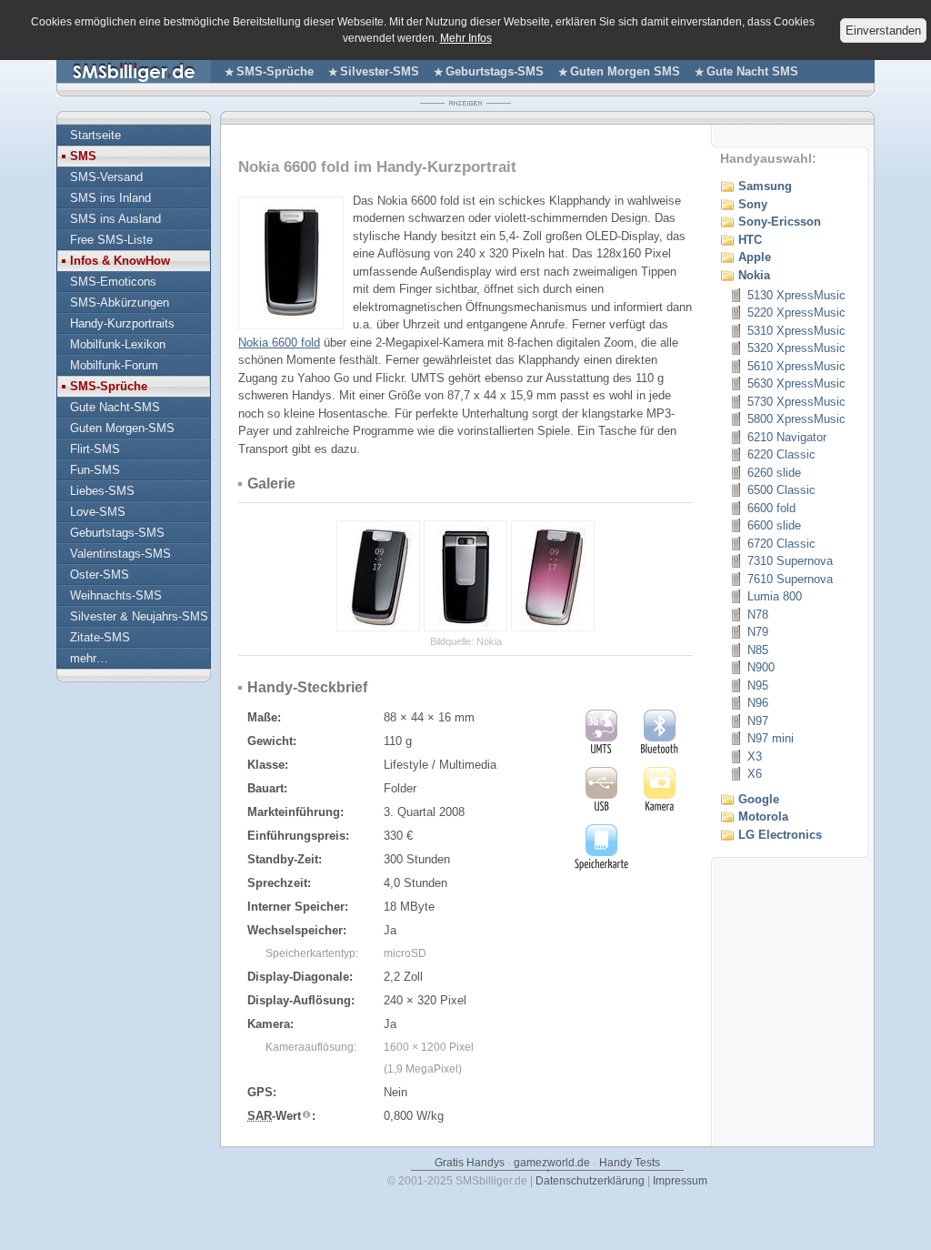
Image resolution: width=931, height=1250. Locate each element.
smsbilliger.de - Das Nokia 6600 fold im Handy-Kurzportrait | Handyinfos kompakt (133, 71)
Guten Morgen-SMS (122, 428)
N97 (757, 721)
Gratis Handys (470, 1162)
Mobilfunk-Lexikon (117, 344)
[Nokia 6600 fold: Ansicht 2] (378, 627)
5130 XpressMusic (796, 295)
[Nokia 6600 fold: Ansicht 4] (553, 627)
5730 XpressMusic (796, 401)
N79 (757, 632)
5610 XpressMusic (796, 366)
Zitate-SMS (100, 637)
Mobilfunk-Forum (114, 365)
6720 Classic (781, 543)
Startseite (95, 135)
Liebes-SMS (102, 491)
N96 (757, 703)
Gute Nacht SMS (752, 71)
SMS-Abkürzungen (119, 302)
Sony (752, 204)
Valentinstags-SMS (120, 553)
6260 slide (774, 472)
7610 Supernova (790, 579)
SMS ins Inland (110, 198)
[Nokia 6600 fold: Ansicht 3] (465, 627)
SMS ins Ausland (115, 219)
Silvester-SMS (379, 71)
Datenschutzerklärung (590, 1180)
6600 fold (771, 508)
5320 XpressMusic (796, 348)
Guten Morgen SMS (625, 71)
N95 (757, 685)
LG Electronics (780, 835)
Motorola (763, 816)
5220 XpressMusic (796, 312)
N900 (761, 667)
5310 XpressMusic (796, 331)
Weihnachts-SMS (116, 595)
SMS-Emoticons (113, 281)
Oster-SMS (99, 574)
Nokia (754, 275)
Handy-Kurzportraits (122, 323)
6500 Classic (781, 490)
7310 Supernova (790, 561)
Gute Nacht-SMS (115, 407)
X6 (754, 774)
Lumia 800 (774, 596)
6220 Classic (781, 454)
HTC (750, 240)
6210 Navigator (786, 437)
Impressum (680, 1180)
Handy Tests (629, 1162)
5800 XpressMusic (796, 419)
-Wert (274, 1116)
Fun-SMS (95, 470)
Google (758, 799)
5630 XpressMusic (796, 383)
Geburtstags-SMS (494, 71)
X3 (754, 756)
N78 (757, 614)
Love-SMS (97, 512)
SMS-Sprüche (275, 71)
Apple (754, 257)
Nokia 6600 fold (279, 342)
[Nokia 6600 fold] (290, 318)
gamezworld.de (552, 1162)
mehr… (89, 658)
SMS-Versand (106, 177)
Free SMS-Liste (111, 240)
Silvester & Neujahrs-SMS (139, 616)
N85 (757, 650)
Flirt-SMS (95, 449)
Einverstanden (883, 30)
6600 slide (774, 525)
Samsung (765, 186)
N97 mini (770, 738)
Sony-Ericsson (779, 221)
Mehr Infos (466, 38)
